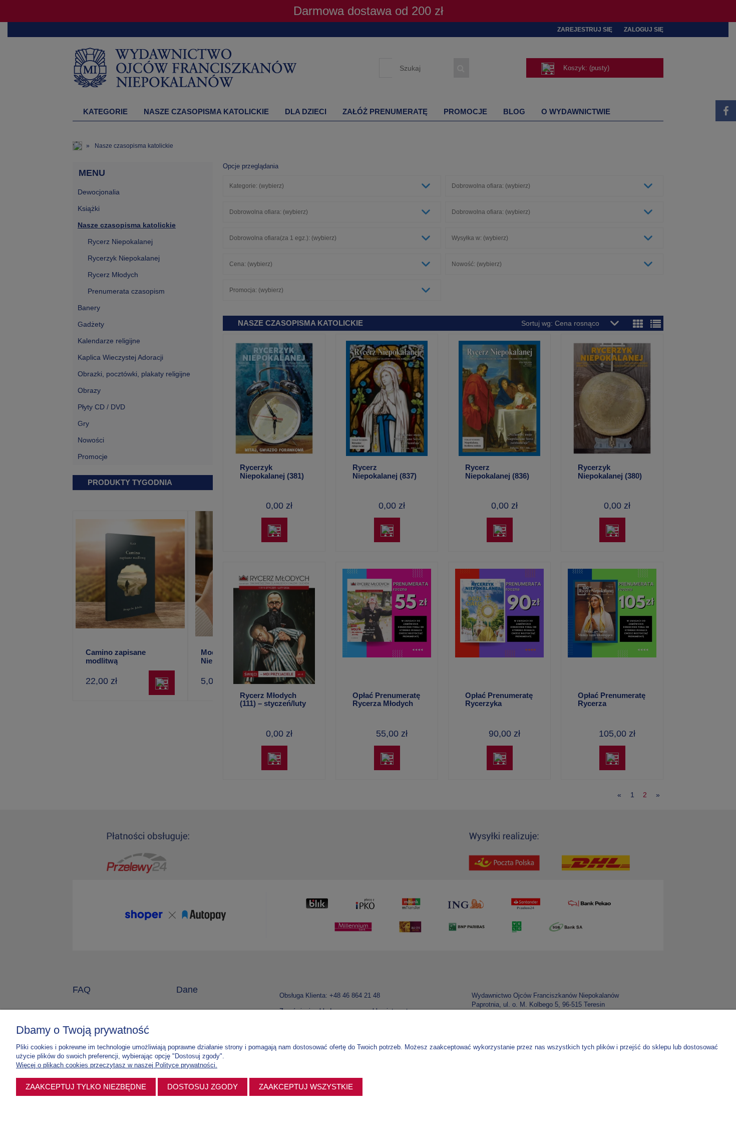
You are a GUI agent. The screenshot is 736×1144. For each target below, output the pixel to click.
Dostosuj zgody (202, 1086)
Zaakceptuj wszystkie (306, 1086)
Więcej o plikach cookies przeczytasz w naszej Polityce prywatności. (116, 1065)
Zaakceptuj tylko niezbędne (86, 1086)
